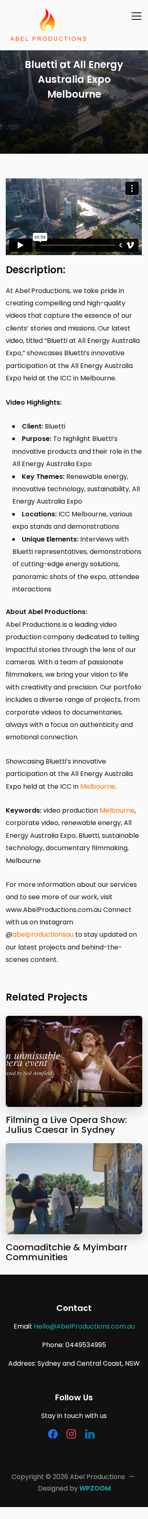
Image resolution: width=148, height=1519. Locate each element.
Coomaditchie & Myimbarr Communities (66, 1252)
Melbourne (97, 786)
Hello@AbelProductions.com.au (84, 1326)
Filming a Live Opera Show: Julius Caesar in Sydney (66, 1124)
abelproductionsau (43, 934)
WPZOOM (95, 1488)
